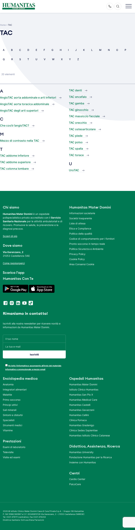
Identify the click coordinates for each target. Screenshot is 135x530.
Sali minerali (9, 409)
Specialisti (8, 420)
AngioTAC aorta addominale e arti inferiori (28, 97)
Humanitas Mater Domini (83, 384)
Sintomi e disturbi (13, 415)
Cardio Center (77, 479)
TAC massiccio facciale (84, 116)
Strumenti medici (12, 425)
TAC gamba (76, 103)
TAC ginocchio (78, 110)
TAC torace (76, 155)
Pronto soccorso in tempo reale (87, 243)
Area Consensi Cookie (81, 264)
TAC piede (75, 135)
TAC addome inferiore (14, 155)
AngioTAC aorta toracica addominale (24, 104)
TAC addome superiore (15, 162)
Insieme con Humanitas (82, 462)
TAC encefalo (78, 97)
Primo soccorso (11, 399)
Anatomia (8, 384)
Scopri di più (10, 236)
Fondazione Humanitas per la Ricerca (90, 457)
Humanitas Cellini (79, 415)
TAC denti (75, 90)
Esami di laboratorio (14, 447)
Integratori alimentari (15, 389)
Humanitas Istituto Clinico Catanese (89, 435)
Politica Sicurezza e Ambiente (86, 248)
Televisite (8, 452)
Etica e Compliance (80, 228)
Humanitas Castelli (79, 404)
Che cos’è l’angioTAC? (14, 125)
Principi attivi (10, 404)
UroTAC (74, 170)
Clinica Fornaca (78, 420)
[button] (129, 6)
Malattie (7, 394)
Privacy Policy (77, 254)
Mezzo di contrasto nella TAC (19, 140)
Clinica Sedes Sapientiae (83, 430)
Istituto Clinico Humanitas (83, 389)
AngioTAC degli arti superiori (19, 110)
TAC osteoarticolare (82, 129)
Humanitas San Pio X (81, 394)
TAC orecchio (78, 122)
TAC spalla (76, 148)
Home (3, 25)
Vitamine (8, 430)
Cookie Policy (77, 259)
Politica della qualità (80, 233)
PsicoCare (75, 484)
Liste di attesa (77, 223)
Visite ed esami (11, 457)
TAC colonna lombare (14, 168)
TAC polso (76, 142)
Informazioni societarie (82, 213)
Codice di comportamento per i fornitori (91, 238)
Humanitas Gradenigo (81, 425)
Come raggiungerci (14, 263)
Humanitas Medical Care (83, 399)
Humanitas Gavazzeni (81, 409)
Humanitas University (81, 452)
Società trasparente (80, 218)
